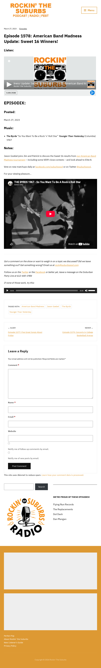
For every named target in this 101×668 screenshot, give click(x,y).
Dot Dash (58, 514)
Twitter (24, 272)
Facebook (40, 272)
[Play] (7, 290)
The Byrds (66, 306)
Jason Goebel (53, 306)
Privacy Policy (10, 646)
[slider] (92, 290)
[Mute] (86, 290)
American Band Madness (33, 306)
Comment (13, 365)
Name (12, 402)
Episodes (23, 29)
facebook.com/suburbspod (49, 166)
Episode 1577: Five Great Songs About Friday (25, 334)
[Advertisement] (50, 571)
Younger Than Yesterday (20, 312)
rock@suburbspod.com (67, 265)
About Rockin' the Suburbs (16, 639)
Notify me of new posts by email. (23, 458)
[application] (50, 290)
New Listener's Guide (13, 642)
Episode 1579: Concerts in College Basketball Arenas (77, 334)
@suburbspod (84, 166)
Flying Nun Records (63, 504)
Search (41, 486)
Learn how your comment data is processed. (63, 475)
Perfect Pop (9, 636)
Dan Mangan (59, 519)
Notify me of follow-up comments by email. (28, 449)
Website (12, 431)
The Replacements (63, 509)
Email (11, 416)
